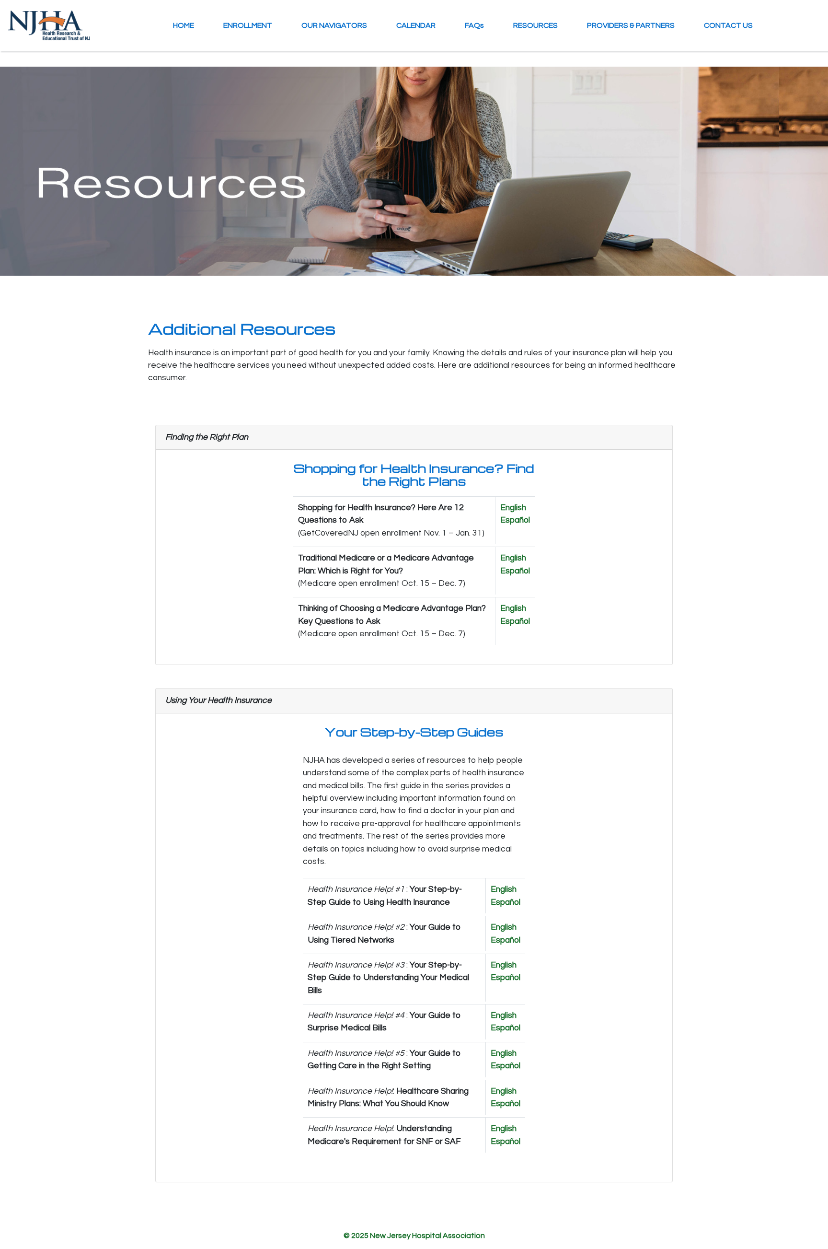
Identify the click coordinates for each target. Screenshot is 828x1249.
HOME (183, 25)
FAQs (474, 25)
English (513, 507)
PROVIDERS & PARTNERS (631, 25)
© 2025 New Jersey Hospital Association (414, 1235)
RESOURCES (535, 25)
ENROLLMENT (247, 25)
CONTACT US (728, 25)
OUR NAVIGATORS (334, 25)
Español (515, 520)
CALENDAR (416, 25)
